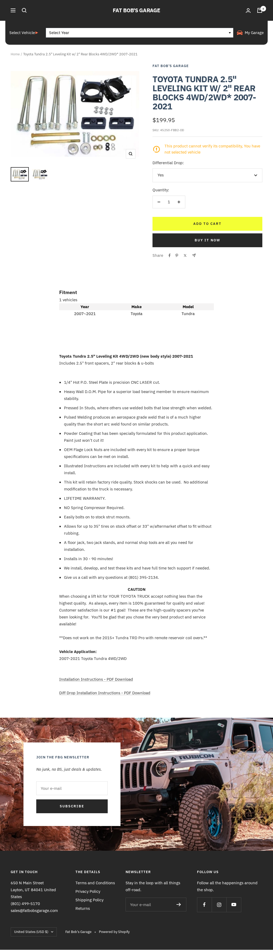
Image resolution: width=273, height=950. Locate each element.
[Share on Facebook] (169, 255)
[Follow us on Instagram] (219, 904)
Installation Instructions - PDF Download (96, 679)
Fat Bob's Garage (170, 66)
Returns (82, 908)
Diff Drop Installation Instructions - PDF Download (104, 692)
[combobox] (139, 33)
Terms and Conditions (95, 882)
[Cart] (259, 10)
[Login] (248, 10)
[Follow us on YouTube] (233, 904)
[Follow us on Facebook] (204, 904)
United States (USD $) (31, 932)
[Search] (24, 10)
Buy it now (207, 240)
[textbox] (139, 32)
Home (15, 54)
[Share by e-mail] (194, 255)
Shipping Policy (89, 899)
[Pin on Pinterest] (176, 255)
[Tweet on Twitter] (185, 255)
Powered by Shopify (114, 932)
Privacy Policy (87, 891)
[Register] (178, 904)
